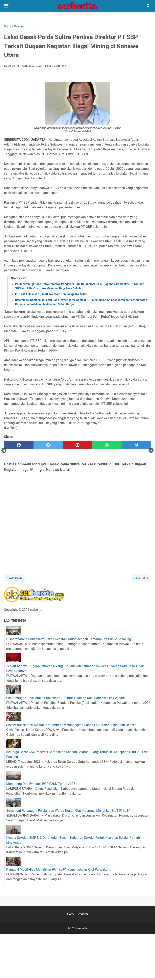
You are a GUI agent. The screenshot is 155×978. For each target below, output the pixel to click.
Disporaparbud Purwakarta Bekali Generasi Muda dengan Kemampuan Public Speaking (68, 639)
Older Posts (140, 577)
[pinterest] (77, 445)
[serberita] (77, 6)
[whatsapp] (107, 445)
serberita (82, 928)
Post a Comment (55, 65)
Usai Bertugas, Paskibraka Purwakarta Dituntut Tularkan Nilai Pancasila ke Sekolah (65, 698)
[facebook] (19, 445)
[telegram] (136, 445)
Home (71, 914)
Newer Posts (14, 577)
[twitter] (48, 445)
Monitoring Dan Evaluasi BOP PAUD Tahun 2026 (40, 784)
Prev (3, 450)
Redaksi (83, 914)
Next (151, 450)
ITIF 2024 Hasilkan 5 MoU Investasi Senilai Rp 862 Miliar (51, 294)
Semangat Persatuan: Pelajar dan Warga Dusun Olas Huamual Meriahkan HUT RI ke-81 (68, 811)
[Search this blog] (148, 6)
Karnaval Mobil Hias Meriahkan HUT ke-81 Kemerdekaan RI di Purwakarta (58, 869)
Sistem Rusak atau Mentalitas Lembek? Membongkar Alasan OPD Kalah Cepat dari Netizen (71, 725)
